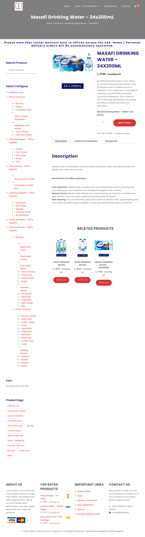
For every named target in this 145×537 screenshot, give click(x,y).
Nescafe (11, 450)
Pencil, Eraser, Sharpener (21, 118)
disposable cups (15, 426)
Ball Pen (20, 103)
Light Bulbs (27, 328)
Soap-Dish (27, 319)
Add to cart (124, 123)
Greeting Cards (16, 92)
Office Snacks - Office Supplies (19, 168)
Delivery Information (87, 500)
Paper (19, 106)
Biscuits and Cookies (24, 179)
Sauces (25, 362)
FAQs (79, 495)
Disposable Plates (25, 267)
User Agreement (85, 505)
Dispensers (27, 331)
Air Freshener (22, 215)
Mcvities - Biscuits (16, 445)
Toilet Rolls (27, 275)
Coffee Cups (28, 340)
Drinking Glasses (24, 352)
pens (10, 455)
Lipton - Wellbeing (16, 440)
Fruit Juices (21, 152)
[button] (89, 54)
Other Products (23, 309)
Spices (25, 359)
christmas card (14, 421)
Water (19, 158)
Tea (17, 161)
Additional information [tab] (86, 141)
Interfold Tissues (24, 289)
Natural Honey (29, 316)
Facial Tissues (28, 271)
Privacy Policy (84, 491)
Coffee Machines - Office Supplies (21, 221)
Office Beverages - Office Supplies (21, 141)
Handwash (21, 202)
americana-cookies (16, 411)
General (25, 356)
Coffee (19, 149)
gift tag (30, 426)
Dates (24, 365)
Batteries (26, 334)
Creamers (26, 300)
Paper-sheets (28, 322)
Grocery (20, 237)
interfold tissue (14, 431)
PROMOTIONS (110, 6)
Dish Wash (21, 205)
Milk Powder (27, 303)
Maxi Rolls (26, 296)
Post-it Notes (22, 131)
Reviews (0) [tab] (111, 141)
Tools (24, 344)
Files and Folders (24, 134)
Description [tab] (61, 141)
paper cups (24, 450)
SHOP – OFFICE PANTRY (86, 6)
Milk (23, 306)
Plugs (24, 325)
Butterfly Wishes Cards (88, 514)
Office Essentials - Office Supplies (21, 229)
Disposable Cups (25, 248)
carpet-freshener (15, 416)
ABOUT (67, 6)
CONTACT (126, 6)
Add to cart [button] (61, 280)
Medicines (26, 337)
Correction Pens (23, 109)
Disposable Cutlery (25, 258)
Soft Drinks (21, 155)
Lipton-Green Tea (15, 435)
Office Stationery (17, 97)
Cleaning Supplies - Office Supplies (22, 194)
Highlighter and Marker (22, 127)
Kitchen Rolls (28, 278)
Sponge (19, 209)
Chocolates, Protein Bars (24, 187)
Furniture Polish (23, 212)
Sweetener (27, 293)
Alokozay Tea (13, 406)
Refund (80, 509)
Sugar (24, 281)
